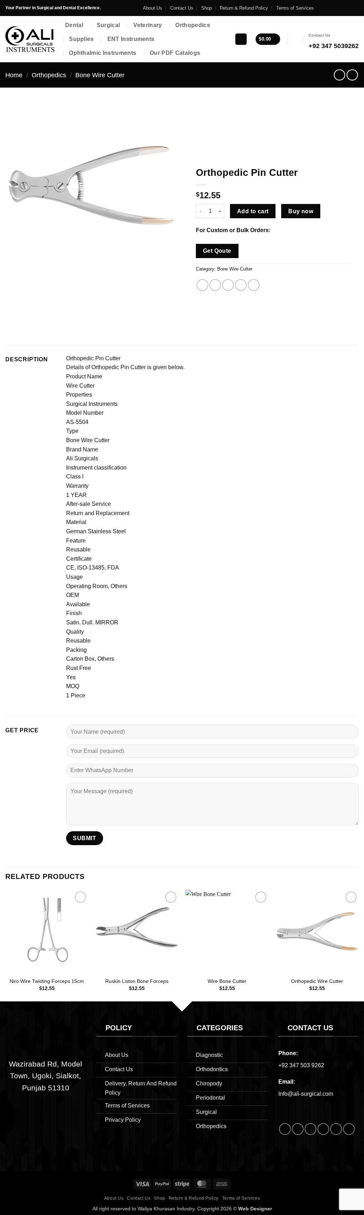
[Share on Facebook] (202, 285)
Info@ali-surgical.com (305, 1094)
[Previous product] (352, 74)
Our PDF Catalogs (175, 53)
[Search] (241, 39)
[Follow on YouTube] (355, 7)
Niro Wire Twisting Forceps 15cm (47, 981)
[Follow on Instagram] (328, 7)
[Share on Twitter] (215, 285)
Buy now (300, 211)
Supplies (81, 39)
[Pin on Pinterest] (241, 285)
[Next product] (339, 74)
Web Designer (255, 1208)
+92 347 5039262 (334, 45)
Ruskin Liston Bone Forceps (136, 981)
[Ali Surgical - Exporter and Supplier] (29, 39)
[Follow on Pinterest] (348, 7)
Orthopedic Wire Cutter (317, 981)
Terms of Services (295, 8)
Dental (74, 25)
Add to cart (253, 211)
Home (13, 75)
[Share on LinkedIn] (253, 285)
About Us (152, 8)
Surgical (108, 25)
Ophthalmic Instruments (102, 53)
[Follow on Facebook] (321, 7)
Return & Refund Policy (244, 8)
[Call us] (341, 7)
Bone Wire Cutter (99, 75)
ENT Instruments (131, 39)
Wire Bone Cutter (227, 981)
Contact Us (181, 8)
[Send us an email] (335, 7)
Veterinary (147, 25)
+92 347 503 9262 (301, 1065)
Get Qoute (217, 251)
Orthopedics (192, 25)
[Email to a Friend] (228, 285)
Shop (206, 8)
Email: (286, 1082)
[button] (268, 39)
